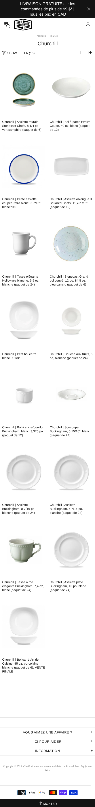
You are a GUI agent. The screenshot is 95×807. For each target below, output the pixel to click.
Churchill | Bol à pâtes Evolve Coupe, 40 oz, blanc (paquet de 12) (70, 125)
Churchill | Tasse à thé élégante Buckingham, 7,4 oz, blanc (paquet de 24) (23, 586)
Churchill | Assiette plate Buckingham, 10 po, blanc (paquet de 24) (68, 586)
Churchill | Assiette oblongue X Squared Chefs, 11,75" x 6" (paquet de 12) (71, 203)
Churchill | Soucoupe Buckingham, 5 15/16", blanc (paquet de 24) (70, 431)
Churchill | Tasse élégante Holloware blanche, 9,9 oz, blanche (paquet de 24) (20, 280)
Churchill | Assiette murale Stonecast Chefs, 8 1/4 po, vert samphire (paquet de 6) (21, 125)
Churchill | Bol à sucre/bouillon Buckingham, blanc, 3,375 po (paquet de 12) (23, 431)
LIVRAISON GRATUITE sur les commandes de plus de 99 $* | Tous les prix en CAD (47, 9)
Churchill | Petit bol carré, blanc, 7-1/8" (19, 356)
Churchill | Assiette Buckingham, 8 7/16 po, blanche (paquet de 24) (18, 508)
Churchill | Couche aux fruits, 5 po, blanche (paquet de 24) (71, 356)
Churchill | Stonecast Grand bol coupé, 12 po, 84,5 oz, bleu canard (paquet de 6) (69, 280)
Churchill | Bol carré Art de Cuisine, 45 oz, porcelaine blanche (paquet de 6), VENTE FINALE (23, 665)
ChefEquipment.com (23, 24)
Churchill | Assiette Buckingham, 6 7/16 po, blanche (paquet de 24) (66, 508)
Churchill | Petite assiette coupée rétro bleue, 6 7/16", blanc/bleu (21, 203)
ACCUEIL (41, 36)
